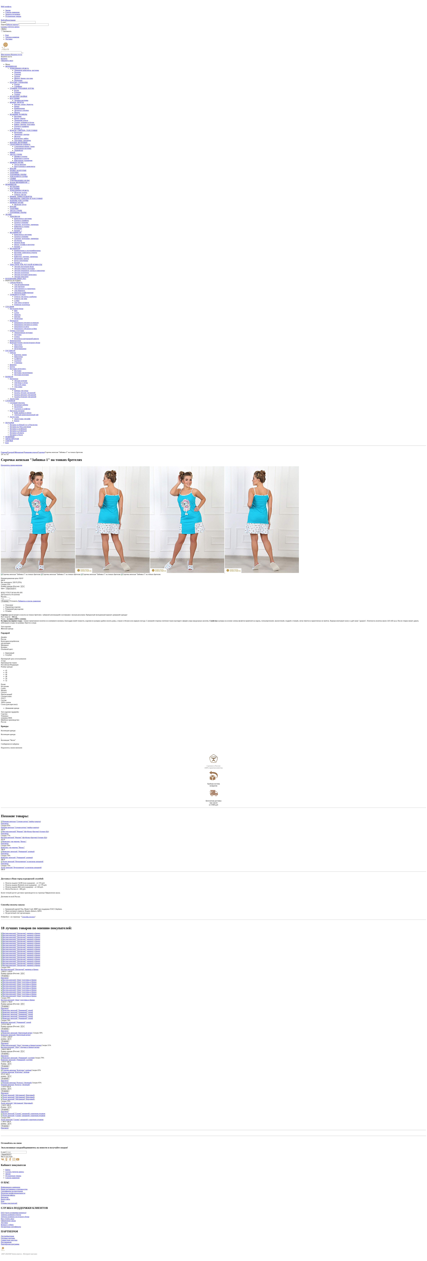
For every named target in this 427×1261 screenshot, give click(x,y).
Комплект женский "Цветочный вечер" (16, 1035)
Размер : (4, 1064)
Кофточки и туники (21, 226)
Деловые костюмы (21, 100)
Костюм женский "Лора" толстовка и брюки (18, 1000)
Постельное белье (16, 309)
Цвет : (3, 588)
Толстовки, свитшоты (22, 140)
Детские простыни (21, 277)
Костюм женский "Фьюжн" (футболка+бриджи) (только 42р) (24, 837)
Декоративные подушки (23, 333)
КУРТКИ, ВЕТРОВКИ (18, 142)
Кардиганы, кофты (21, 138)
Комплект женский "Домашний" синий (16, 1022)
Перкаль (17, 315)
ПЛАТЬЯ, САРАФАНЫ (19, 82)
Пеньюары (18, 80)
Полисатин (18, 319)
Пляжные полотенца (22, 305)
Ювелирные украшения (23, 160)
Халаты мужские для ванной (25, 397)
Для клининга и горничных (24, 289)
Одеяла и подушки (17, 331)
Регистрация (10, 20)
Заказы (8, 10)
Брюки (16, 106)
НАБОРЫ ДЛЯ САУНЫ (19, 200)
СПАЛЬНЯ (9, 307)
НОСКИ (13, 168)
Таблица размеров (12, 37)
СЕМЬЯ (13, 178)
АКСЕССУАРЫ (16, 210)
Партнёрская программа (10, 1244)
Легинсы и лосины (21, 110)
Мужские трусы (20, 204)
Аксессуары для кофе (22, 419)
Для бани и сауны (21, 383)
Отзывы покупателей (9, 1203)
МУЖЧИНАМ (10, 184)
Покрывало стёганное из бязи (25, 329)
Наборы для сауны (21, 391)
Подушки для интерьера (23, 373)
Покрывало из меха (21, 327)
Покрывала (14, 321)
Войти (3, 20)
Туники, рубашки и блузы (24, 122)
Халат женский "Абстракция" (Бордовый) (17, 1103)
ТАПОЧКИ (14, 172)
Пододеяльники (20, 349)
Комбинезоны (19, 108)
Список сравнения (12, 12)
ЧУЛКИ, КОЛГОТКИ (18, 170)
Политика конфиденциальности (13, 1193)
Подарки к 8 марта (17, 433)
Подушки (17, 335)
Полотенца (14, 379)
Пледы (12, 367)
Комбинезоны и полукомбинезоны (27, 250)
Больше (18, 128)
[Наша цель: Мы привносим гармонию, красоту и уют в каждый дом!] (5, 50)
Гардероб (10, 452)
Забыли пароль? (12, 24)
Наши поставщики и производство (14, 1189)
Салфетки (18, 359)
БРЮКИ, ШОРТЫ (17, 102)
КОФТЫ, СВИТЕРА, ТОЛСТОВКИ (23, 130)
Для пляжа (18, 387)
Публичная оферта (8, 1195)
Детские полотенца (21, 273)
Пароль (3, 24)
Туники (17, 94)
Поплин (17, 317)
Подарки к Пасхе (16, 435)
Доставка (8, 39)
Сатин (16, 313)
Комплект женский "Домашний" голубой (16, 1060)
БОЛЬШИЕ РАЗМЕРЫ (18, 114)
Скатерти (17, 361)
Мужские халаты (20, 192)
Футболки (18, 228)
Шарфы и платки (20, 156)
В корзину (5, 601)
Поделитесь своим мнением (11, 465)
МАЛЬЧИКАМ (15, 232)
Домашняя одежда (21, 120)
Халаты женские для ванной (25, 395)
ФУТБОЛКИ (14, 186)
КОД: (3, 593)
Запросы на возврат (12, 14)
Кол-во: (4, 597)
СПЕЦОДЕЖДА (16, 283)
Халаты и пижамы (21, 222)
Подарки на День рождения (20, 427)
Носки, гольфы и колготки (24, 244)
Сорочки (17, 74)
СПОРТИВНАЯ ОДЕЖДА (20, 144)
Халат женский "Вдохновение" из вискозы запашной (21, 867)
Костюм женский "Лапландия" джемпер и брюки (19, 969)
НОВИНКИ (9, 437)
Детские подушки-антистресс (25, 275)
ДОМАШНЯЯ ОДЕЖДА (19, 68)
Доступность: (6, 595)
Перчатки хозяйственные (23, 293)
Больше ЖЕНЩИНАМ (19, 182)
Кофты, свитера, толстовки (24, 124)
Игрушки (17, 371)
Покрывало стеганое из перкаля (26, 323)
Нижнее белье (19, 242)
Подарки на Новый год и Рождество (23, 425)
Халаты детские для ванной (24, 393)
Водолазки (18, 132)
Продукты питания (17, 411)
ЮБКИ (12, 152)
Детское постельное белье (24, 267)
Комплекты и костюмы (23, 218)
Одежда (13, 389)
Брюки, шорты (19, 118)
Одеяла (17, 337)
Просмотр (4, 823)
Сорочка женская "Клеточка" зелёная (15, 1072)
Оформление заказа (8, 1221)
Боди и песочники (21, 260)
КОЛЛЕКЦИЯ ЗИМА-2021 (15, 279)
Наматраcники (15, 341)
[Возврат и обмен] (214, 780)
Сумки (16, 301)
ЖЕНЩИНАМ (11, 66)
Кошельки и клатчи (21, 158)
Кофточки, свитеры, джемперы (26, 256)
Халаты (17, 76)
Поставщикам (6, 1242)
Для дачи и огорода (21, 303)
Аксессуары (14, 399)
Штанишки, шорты (21, 258)
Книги (16, 421)
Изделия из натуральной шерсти (26, 339)
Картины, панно (20, 355)
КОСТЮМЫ (15, 98)
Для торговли (19, 287)
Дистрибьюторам (7, 1236)
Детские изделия (20, 381)
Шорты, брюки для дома (23, 78)
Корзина (4, 59)
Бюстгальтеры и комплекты (24, 166)
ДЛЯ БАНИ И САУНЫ (19, 176)
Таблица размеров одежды (11, 1215)
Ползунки (18, 254)
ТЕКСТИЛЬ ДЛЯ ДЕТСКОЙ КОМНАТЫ (26, 265)
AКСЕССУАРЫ (16, 154)
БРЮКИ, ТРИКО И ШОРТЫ (21, 196)
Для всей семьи (20, 385)
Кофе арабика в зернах (22, 413)
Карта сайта (5, 1199)
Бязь (15, 311)
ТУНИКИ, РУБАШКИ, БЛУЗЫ (22, 88)
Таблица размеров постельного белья (15, 1217)
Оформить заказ (7, 61)
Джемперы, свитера (21, 134)
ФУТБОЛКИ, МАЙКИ (18, 96)
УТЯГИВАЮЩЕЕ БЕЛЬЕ (20, 180)
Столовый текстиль (17, 403)
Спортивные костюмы (22, 148)
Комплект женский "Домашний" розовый (17, 857)
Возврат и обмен (7, 1225)
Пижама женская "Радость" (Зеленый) (15, 1085)
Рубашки (17, 92)
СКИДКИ (9, 441)
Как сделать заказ (7, 1219)
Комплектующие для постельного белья (25, 343)
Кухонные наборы (21, 405)
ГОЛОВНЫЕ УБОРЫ (18, 174)
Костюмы (17, 116)
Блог (7, 35)
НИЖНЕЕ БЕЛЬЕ (16, 162)
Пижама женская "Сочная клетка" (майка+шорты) (20, 827)
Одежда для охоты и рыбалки (25, 297)
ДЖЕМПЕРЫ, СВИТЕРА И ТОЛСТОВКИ (26, 198)
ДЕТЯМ (8, 214)
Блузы (16, 90)
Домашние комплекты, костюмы (26, 70)
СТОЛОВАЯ (10, 401)
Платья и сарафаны (21, 126)
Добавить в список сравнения (29, 601)
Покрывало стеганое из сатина (26, 325)
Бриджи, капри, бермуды (23, 104)
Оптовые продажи (8, 1238)
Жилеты (17, 136)
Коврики (13, 365)
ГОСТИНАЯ (10, 351)
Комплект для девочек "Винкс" (13, 847)
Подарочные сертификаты (11, 1227)
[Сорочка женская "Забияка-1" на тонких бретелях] (38, 572)
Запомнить (7, 31)
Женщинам (19, 452)
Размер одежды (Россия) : (11, 586)
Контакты (4, 1197)
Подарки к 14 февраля (18, 429)
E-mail (3, 22)
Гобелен (13, 353)
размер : (4, 1039)
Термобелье (18, 150)
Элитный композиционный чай (26, 415)
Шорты (17, 112)
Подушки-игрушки (21, 375)
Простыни (18, 345)
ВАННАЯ (9, 377)
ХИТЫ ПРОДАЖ (12, 439)
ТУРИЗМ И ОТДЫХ (18, 295)
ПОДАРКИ (9, 423)
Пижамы (17, 72)
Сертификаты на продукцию (12, 1191)
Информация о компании (10, 1187)
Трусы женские (20, 164)
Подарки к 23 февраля (18, 431)
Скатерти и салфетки (22, 409)
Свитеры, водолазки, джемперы (26, 224)
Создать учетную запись (10, 27)
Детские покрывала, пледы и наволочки (29, 271)
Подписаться (6, 1154)
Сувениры (18, 363)
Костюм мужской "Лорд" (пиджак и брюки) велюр (20, 1047)
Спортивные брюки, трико (24, 146)
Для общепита (19, 291)
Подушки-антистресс (18, 369)
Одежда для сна (20, 194)
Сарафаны (18, 86)
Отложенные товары (13, 16)
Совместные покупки (9, 1240)
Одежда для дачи (20, 299)
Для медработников (21, 285)
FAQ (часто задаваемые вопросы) (13, 1213)
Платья (17, 84)
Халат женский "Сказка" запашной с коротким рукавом (22, 1120)
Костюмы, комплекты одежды (25, 252)
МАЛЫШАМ (15, 248)
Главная (4, 452)
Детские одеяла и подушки (24, 269)
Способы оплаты (28, 917)
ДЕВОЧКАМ (15, 216)
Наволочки (18, 347)
